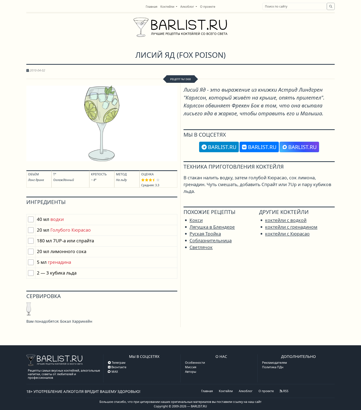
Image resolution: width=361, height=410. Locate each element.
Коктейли (226, 391)
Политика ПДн (272, 367)
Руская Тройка (205, 233)
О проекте (266, 391)
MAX (114, 372)
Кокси (196, 220)
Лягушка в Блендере (212, 227)
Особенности (195, 363)
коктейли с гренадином (291, 227)
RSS (285, 391)
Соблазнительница (211, 240)
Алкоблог (246, 391)
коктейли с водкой (285, 220)
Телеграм (118, 363)
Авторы (190, 372)
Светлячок (201, 247)
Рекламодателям (274, 363)
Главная (207, 391)
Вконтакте (118, 367)
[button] (169, 6)
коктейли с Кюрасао (287, 233)
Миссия (190, 367)
